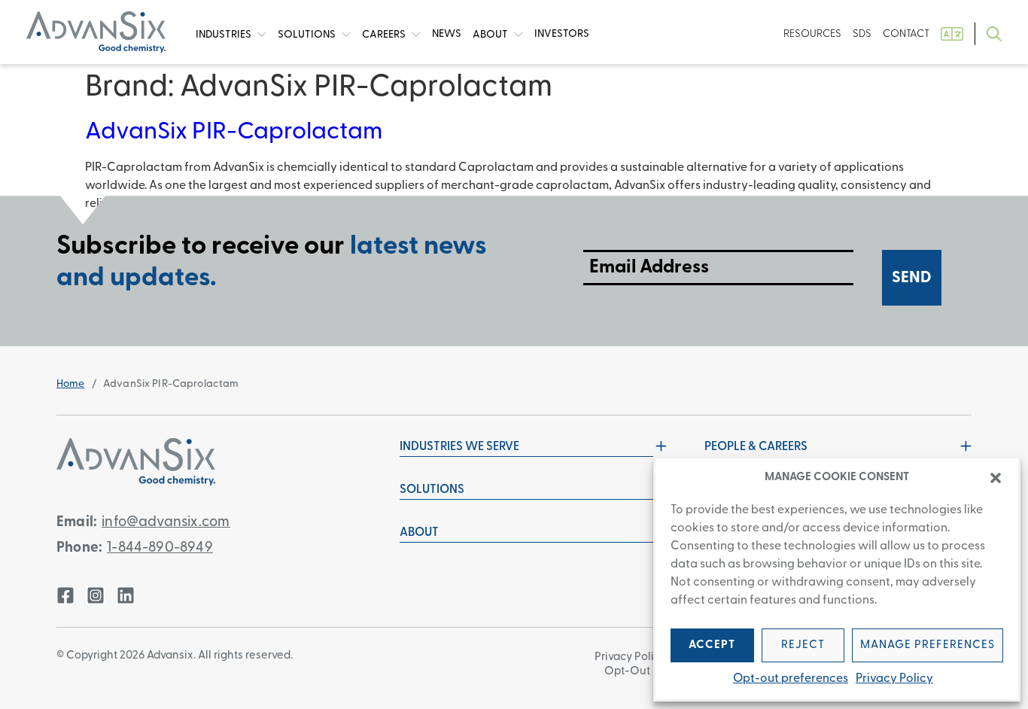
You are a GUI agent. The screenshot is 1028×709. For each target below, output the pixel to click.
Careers (385, 34)
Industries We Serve (459, 447)
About (491, 34)
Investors (561, 34)
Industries (225, 34)
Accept (712, 645)
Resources (812, 34)
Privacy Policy (894, 679)
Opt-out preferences (790, 679)
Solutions (308, 34)
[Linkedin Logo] (126, 595)
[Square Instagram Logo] (96, 595)
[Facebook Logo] (65, 595)
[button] (995, 477)
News (446, 34)
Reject (803, 645)
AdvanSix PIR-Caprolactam (234, 132)
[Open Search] (994, 34)
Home (70, 384)
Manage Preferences (927, 645)
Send (912, 278)
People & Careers (755, 447)
